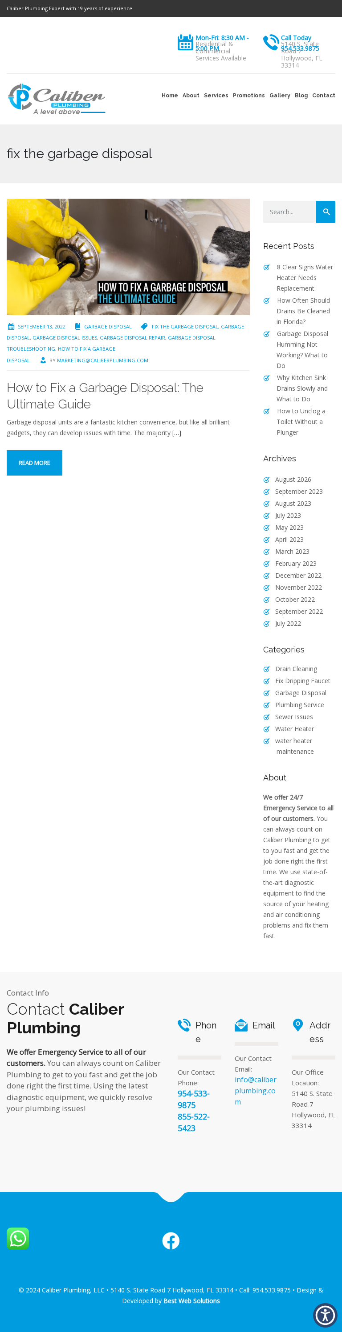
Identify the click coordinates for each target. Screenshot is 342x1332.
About (191, 95)
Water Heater (294, 728)
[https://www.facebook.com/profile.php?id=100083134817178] (171, 1241)
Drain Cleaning (296, 668)
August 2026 (293, 479)
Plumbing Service (299, 704)
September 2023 (299, 491)
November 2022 (298, 587)
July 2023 (288, 515)
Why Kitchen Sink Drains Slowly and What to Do (302, 388)
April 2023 (289, 539)
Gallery (279, 95)
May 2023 (289, 527)
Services (216, 95)
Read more (34, 463)
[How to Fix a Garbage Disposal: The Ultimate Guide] (128, 256)
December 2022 (298, 575)
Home (170, 95)
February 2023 (296, 563)
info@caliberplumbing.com (256, 1091)
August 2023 (293, 503)
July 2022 (288, 623)
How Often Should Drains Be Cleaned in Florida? (303, 311)
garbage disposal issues (65, 337)
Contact (323, 95)
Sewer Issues (294, 716)
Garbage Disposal (108, 326)
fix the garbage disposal (185, 326)
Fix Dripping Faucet (302, 680)
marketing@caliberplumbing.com (102, 360)
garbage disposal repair (132, 337)
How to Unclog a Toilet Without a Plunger (301, 421)
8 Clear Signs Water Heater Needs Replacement (305, 277)
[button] (325, 1315)
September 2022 (299, 611)
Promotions (249, 95)
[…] (176, 432)
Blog (301, 95)
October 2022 (295, 599)
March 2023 (292, 551)
